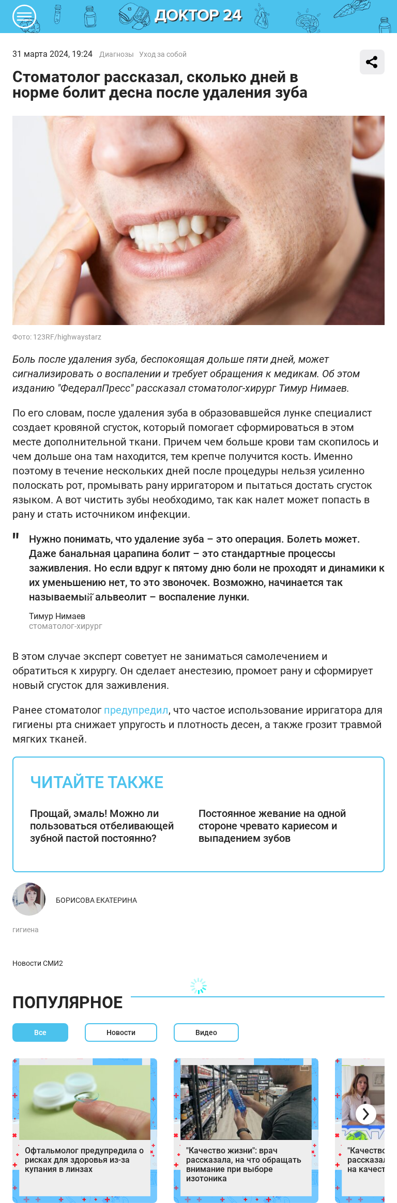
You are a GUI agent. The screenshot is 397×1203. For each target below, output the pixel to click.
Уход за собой (163, 54)
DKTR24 (198, 16)
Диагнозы (116, 54)
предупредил (136, 710)
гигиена (25, 929)
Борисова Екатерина (96, 900)
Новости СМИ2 (37, 963)
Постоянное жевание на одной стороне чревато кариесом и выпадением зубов (272, 825)
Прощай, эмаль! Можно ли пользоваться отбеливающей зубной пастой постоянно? (102, 825)
